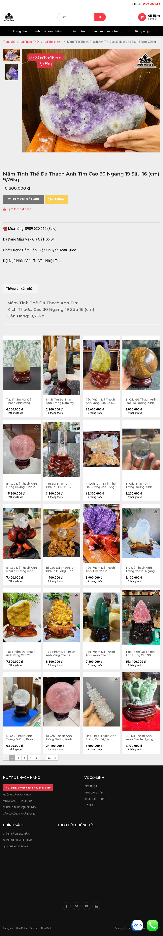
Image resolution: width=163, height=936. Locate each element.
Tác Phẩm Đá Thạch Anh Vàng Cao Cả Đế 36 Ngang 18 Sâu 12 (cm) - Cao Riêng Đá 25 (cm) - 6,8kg (100, 401)
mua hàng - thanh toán (18, 800)
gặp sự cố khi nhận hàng (19, 813)
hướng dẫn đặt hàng (17, 794)
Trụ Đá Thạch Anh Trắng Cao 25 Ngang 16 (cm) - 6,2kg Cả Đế (140, 569)
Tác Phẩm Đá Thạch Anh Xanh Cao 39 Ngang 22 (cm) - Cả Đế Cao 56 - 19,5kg (100, 653)
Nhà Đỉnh (46, 928)
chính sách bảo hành (17, 833)
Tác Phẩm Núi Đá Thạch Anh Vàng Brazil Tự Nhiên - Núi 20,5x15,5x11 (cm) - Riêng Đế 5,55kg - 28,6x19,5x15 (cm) (21, 401)
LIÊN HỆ (88, 805)
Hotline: (145, 4)
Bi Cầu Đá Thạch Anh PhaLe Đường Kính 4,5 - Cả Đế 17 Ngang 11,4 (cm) (61, 569)
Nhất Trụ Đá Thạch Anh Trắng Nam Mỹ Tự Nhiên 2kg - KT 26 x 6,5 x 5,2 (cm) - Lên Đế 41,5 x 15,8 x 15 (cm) (61, 401)
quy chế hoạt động (15, 846)
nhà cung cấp (93, 792)
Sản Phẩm (22, 928)
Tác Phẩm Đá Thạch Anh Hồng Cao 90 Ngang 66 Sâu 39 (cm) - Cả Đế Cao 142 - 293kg (141, 653)
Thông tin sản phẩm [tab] (20, 288)
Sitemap (34, 928)
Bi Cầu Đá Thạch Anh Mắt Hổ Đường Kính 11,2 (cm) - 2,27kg (140, 401)
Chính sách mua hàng (17, 840)
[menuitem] (19, 31)
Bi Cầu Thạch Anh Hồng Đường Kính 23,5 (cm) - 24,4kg (59, 737)
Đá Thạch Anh (53, 41)
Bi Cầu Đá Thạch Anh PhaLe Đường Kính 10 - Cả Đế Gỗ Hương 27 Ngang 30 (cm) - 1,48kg (22, 569)
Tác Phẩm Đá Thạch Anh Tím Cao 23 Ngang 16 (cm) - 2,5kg (101, 569)
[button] (128, 31)
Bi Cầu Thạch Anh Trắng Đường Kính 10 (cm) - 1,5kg (21, 737)
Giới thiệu (90, 786)
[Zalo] (137, 925)
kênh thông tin (94, 798)
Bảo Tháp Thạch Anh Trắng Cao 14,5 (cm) (101, 737)
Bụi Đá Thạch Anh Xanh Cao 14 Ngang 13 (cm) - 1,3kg (141, 737)
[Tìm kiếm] (100, 17)
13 (49, 757)
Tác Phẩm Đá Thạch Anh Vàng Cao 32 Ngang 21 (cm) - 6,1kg (61, 653)
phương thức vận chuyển (19, 807)
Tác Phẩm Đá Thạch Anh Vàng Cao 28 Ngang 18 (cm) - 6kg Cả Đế (20, 653)
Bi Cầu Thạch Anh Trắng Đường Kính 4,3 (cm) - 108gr (138, 485)
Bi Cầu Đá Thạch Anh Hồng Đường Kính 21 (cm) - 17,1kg (21, 485)
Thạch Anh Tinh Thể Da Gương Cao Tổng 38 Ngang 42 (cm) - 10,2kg (101, 485)
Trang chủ (9, 41)
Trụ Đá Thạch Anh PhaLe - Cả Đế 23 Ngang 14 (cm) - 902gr (59, 485)
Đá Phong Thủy (30, 41)
